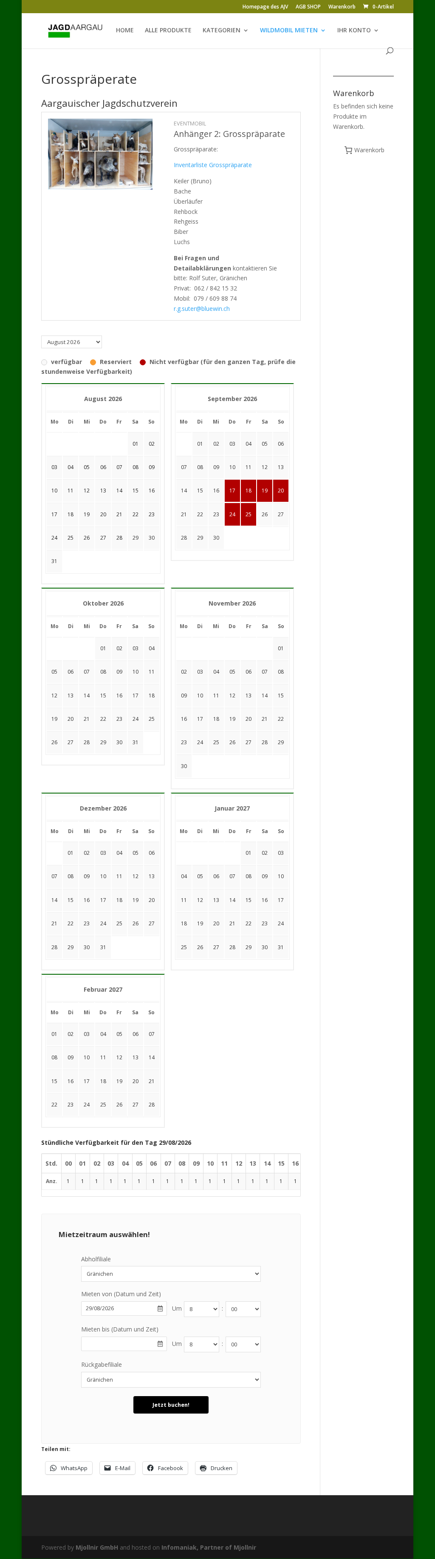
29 (135, 537)
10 (232, 467)
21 (184, 514)
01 (200, 443)
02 (216, 443)
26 (265, 514)
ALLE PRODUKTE (168, 30)
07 (184, 467)
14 (184, 490)
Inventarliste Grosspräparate (213, 165)
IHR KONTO (354, 30)
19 (265, 490)
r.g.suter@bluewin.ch (202, 308)
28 (184, 537)
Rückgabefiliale (101, 1364)
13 (281, 467)
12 (265, 467)
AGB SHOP (308, 7)
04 (248, 443)
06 (281, 443)
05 (265, 443)
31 (54, 561)
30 (152, 537)
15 (200, 490)
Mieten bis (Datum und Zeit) (119, 1329)
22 (200, 514)
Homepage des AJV (265, 7)
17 (232, 490)
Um (177, 1308)
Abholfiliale (96, 1259)
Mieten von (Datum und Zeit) (121, 1294)
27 (281, 514)
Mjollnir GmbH (97, 1547)
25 (248, 514)
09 (216, 467)
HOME (125, 30)
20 (281, 490)
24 (232, 514)
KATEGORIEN (221, 30)
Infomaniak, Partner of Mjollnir (208, 1547)
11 (248, 467)
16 (216, 490)
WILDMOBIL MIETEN (289, 30)
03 (232, 443)
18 (248, 490)
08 (200, 467)
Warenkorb (342, 7)
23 (216, 514)
